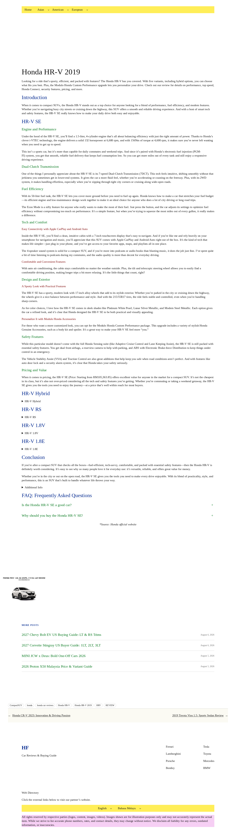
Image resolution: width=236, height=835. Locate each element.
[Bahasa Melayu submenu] (140, 808)
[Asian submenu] (48, 10)
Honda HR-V (64, 705)
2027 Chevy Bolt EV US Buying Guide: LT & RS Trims (61, 635)
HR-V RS (30, 417)
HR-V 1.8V (31, 433)
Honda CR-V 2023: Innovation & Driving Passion (41, 715)
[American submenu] (68, 10)
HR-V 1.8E (31, 449)
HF (25, 747)
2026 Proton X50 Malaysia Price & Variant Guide (57, 666)
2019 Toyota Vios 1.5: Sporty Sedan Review (198, 715)
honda (29, 705)
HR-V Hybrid (33, 401)
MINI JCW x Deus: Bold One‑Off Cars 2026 (54, 656)
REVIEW (110, 705)
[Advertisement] (96, 42)
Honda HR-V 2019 (83, 705)
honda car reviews (45, 705)
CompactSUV (16, 705)
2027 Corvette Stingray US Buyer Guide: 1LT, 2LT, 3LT (61, 645)
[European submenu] (87, 10)
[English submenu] (111, 808)
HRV (98, 705)
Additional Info (34, 487)
